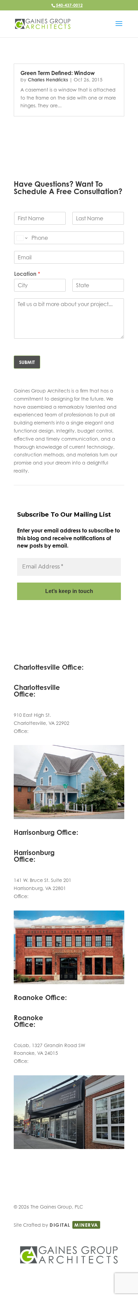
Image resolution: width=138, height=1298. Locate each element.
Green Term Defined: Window (57, 73)
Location (27, 273)
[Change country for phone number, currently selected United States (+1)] (21, 237)
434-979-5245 (45, 731)
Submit (27, 362)
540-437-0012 (69, 5)
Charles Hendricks (48, 79)
